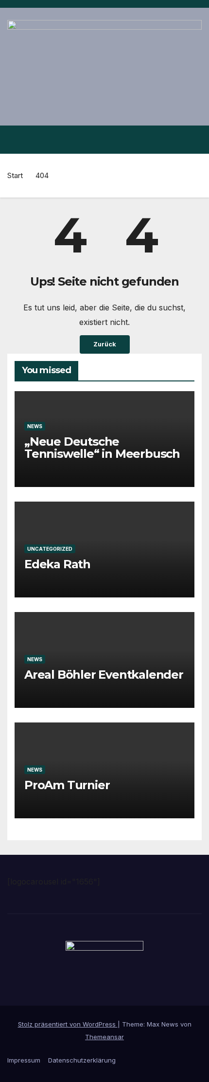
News (34, 426)
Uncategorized (49, 549)
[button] (176, 139)
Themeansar (104, 1037)
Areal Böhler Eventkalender (103, 674)
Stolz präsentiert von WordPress (68, 1024)
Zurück (104, 344)
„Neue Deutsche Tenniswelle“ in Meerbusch (102, 447)
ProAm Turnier (66, 785)
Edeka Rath (57, 564)
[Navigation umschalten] (194, 139)
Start (15, 175)
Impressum (23, 1060)
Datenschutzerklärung (82, 1060)
